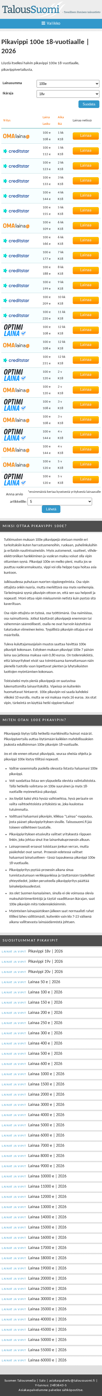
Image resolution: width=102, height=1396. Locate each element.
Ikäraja (8, 93)
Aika (61, 117)
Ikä (60, 124)
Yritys (6, 120)
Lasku (46, 124)
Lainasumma (12, 83)
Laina (46, 117)
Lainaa (86, 136)
